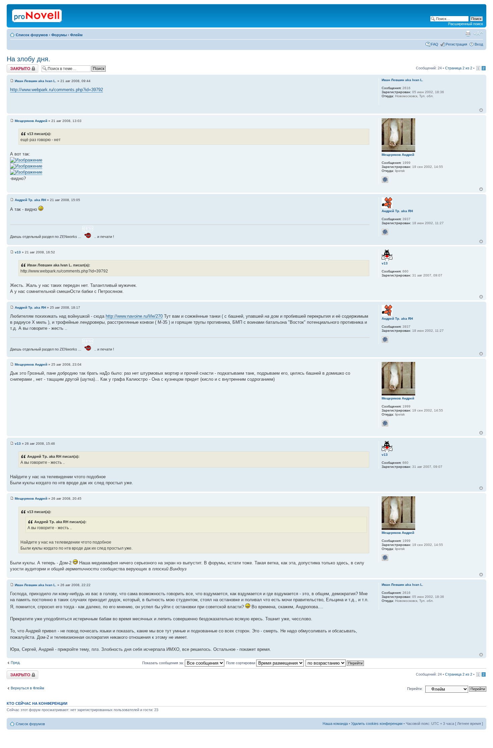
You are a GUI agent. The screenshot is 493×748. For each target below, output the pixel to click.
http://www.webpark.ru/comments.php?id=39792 (56, 89)
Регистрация (456, 44)
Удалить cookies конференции (376, 724)
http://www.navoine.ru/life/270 (134, 316)
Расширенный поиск (465, 24)
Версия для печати (468, 33)
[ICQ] (385, 179)
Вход (479, 44)
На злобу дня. (28, 59)
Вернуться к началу (481, 110)
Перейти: (415, 689)
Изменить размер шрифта (478, 33)
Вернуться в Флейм (27, 688)
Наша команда (335, 724)
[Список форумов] (37, 14)
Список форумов (32, 35)
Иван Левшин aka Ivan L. (35, 81)
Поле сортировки (241, 663)
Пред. (15, 663)
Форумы (59, 35)
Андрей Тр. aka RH (30, 200)
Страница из (458, 68)
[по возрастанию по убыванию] (335, 663)
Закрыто (14, 66)
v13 (18, 252)
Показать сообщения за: (163, 663)
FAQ (434, 44)
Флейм (76, 35)
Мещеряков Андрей (31, 121)
